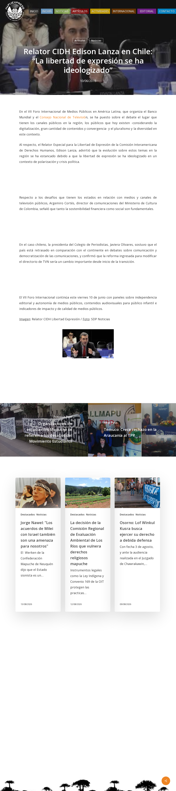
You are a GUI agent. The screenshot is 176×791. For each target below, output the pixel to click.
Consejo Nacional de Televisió (62, 117)
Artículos (80, 40)
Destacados (28, 514)
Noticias (96, 40)
